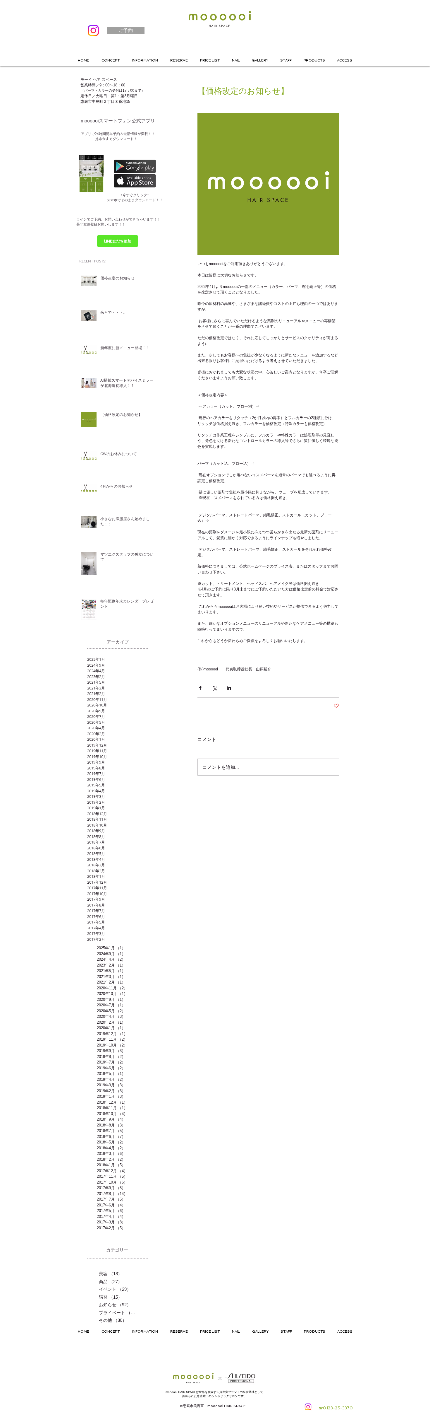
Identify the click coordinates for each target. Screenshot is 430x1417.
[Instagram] (93, 30)
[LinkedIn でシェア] (229, 688)
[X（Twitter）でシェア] (214, 688)
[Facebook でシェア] (200, 688)
